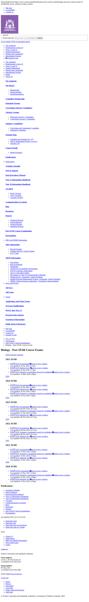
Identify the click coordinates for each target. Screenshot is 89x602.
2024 (7, 376)
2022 (7, 419)
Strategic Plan (11, 135)
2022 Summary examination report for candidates (40, 432)
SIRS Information (13, 245)
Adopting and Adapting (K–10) (21, 139)
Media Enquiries (16, 153)
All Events (10, 292)
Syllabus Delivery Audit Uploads (22, 251)
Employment (11, 157)
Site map (9, 8)
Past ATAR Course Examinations (19, 231)
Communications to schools (16, 202)
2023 (7, 398)
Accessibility (10, 10)
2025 (14, 355)
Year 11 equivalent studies (19, 273)
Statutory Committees (14, 124)
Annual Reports (16, 222)
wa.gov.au (4, 578)
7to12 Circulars (15, 196)
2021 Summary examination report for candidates (40, 454)
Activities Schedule (13, 166)
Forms (8, 297)
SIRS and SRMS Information (16, 240)
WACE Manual (12, 171)
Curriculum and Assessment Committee (24, 128)
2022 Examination (29, 428)
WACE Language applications (21, 271)
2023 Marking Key (29, 415)
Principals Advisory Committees (22, 117)
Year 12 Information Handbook (18, 180)
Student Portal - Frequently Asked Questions (26, 277)
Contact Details (12, 148)
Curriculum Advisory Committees (19, 108)
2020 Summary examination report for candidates (40, 475)
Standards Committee (18, 130)
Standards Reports (17, 226)
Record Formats (16, 249)
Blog (7, 207)
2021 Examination (29, 450)
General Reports (16, 224)
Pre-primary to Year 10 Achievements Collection (28, 275)
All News (9, 288)
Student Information (13, 52)
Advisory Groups (12, 112)
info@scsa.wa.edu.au (14, 574)
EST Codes (14, 253)
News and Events (12, 283)
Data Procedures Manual (15, 175)
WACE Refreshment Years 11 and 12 (23, 141)
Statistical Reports (16, 220)
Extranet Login (12, 58)
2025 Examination (29, 364)
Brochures (10, 211)
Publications (10, 162)
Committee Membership (15, 99)
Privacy (8, 584)
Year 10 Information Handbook (18, 184)
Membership (14, 90)
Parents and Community (14, 54)
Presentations (11, 236)
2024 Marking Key (29, 389)
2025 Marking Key (29, 368)
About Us (9, 77)
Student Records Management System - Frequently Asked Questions (35, 279)
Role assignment (16, 265)
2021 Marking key (29, 458)
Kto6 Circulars (15, 193)
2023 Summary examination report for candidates (40, 411)
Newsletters (14, 262)
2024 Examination (29, 385)
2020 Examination (29, 471)
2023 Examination (29, 407)
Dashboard (14, 267)
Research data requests (15, 315)
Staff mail (9, 592)
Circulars (9, 189)
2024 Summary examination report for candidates (40, 394)
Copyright (9, 588)
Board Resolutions (17, 94)
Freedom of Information (15, 320)
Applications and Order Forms (18, 301)
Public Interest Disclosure (16, 324)
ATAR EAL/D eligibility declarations (24, 269)
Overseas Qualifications (15, 306)
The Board (10, 86)
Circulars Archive (16, 198)
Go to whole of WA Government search (15, 42)
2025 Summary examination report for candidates (40, 372)
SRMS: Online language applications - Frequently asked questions (34, 281)
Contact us (9, 12)
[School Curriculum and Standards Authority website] (27, 33)
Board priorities (16, 92)
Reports (9, 216)
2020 (7, 462)
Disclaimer (9, 586)
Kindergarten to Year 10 (14, 48)
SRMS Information (13, 258)
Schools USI (14, 143)
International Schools (13, 56)
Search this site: (8, 38)
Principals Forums (13, 103)
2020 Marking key (29, 479)
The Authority (11, 46)
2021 (7, 441)
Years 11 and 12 (11, 50)
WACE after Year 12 (14, 310)
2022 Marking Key (29, 436)
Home (8, 74)
